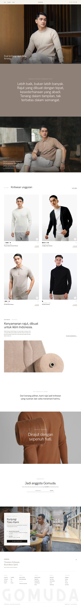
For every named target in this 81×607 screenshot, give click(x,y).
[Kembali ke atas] (76, 560)
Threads (66, 582)
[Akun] (72, 2)
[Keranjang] (76, 2)
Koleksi (9, 2)
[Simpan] (38, 242)
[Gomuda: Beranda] (40, 2)
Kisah (13, 2)
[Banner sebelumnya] (4, 144)
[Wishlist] (74, 2)
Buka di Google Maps (18, 541)
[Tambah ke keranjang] (37, 239)
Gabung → (52, 490)
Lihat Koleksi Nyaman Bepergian (9, 168)
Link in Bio (67, 584)
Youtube (66, 579)
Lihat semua (74, 188)
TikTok (66, 581)
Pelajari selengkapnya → (71, 335)
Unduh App (52, 584)
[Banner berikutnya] (76, 144)
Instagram (66, 577)
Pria (5, 2)
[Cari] (70, 2)
